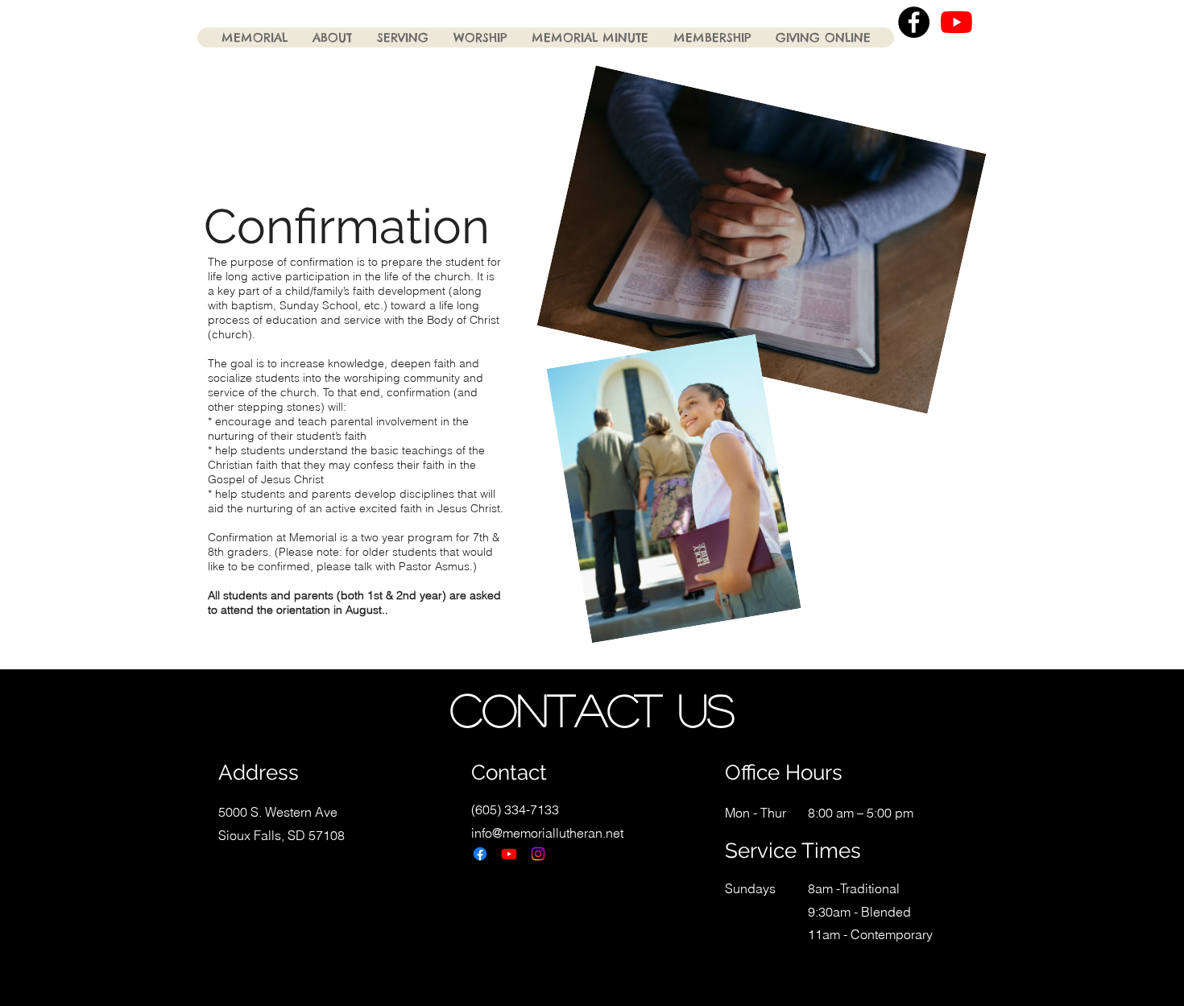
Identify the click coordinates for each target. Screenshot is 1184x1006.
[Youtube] (509, 854)
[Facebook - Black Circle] (913, 22)
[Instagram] (538, 854)
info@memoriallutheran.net (547, 833)
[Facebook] (480, 854)
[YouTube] (956, 22)
